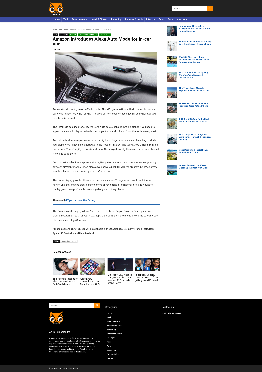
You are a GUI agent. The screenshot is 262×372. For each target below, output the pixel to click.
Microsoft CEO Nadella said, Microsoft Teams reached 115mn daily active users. (120, 278)
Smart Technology (69, 241)
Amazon (73, 35)
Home (57, 19)
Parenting (116, 19)
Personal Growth (134, 19)
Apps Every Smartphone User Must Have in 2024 (90, 281)
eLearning (182, 19)
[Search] (210, 8)
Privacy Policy (113, 354)
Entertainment (79, 19)
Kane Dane (56, 49)
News (66, 29)
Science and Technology (88, 35)
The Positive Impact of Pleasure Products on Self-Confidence (65, 281)
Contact (110, 358)
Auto (170, 19)
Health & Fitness (99, 19)
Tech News (64, 35)
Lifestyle (150, 19)
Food (161, 19)
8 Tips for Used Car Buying (80, 200)
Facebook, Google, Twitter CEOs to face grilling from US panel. (146, 277)
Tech (65, 19)
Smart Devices (104, 35)
